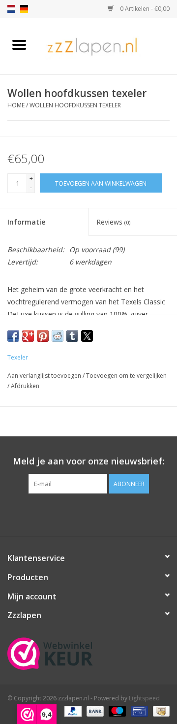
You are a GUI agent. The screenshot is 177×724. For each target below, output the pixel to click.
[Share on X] (87, 336)
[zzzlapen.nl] (107, 45)
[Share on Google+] (28, 336)
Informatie (26, 222)
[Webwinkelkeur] (88, 653)
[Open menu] (19, 44)
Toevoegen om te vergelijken (126, 375)
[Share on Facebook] (13, 336)
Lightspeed (144, 698)
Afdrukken (25, 386)
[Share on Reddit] (57, 336)
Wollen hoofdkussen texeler (75, 105)
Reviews (113, 222)
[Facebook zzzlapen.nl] (88, 514)
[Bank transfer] (94, 710)
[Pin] (138, 710)
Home (16, 105)
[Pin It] (43, 336)
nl (11, 9)
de (24, 9)
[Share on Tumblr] (72, 336)
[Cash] (159, 710)
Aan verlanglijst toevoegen (45, 375)
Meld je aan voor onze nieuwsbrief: (88, 461)
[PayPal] (72, 710)
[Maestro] (116, 710)
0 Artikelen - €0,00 (144, 8)
